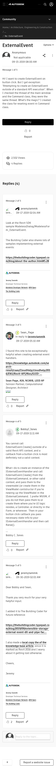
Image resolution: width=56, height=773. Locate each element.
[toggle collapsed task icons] (39, 4)
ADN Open (32, 287)
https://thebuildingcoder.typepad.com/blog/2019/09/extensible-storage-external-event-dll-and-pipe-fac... (27, 628)
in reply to (30, 336)
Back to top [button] (7, 762)
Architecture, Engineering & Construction (31, 27)
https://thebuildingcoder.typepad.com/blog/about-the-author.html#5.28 (27, 259)
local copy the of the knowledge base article (26, 644)
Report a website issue (36, 762)
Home (5, 27)
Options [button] (47, 44)
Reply (28, 122)
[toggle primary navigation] (6, 4)
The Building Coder (13, 291)
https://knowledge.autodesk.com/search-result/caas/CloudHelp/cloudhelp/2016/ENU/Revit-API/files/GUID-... (28, 368)
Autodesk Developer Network (17, 287)
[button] (52, 55)
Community (9, 19)
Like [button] (26, 131)
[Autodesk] (17, 4)
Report (28, 137)
